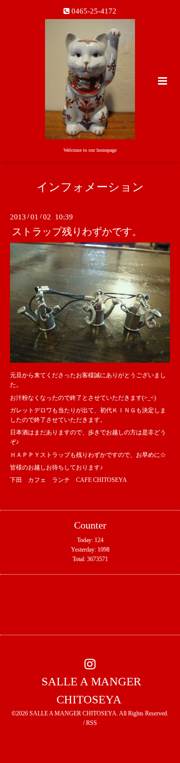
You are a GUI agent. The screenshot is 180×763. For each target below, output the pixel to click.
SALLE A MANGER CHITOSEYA (91, 690)
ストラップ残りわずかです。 (77, 231)
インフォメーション (90, 187)
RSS (91, 722)
